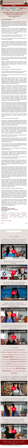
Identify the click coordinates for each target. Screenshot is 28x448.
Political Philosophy (19, 366)
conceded (15, 31)
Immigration (4, 215)
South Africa (13, 371)
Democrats (5, 354)
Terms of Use (13, 443)
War (16, 373)
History (24, 214)
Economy (17, 354)
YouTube (17, 442)
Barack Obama (19, 350)
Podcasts (4, 442)
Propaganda (14, 368)
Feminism (19, 214)
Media (9, 364)
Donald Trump (5, 214)
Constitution (10, 352)
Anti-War (8, 350)
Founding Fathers (17, 357)
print (14, 17)
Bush (24, 350)
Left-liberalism (13, 361)
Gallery (13, 442)
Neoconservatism (9, 366)
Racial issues (21, 368)
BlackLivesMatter (8, 220)
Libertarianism (22, 361)
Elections (13, 214)
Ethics (20, 354)
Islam (2, 361)
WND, (2, 208)
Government (4, 359)
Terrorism (17, 371)
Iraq (25, 359)
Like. (10, 8)
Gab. (19, 8)
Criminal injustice (19, 352)
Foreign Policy (8, 357)
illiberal (18, 58)
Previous (2, 223)
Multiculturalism (14, 215)
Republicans (7, 371)
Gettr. (23, 8)
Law (7, 361)
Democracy (24, 352)
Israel (5, 361)
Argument (13, 350)
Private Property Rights (8, 368)
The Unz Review (15, 209)
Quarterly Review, (7, 208)
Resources (22, 442)
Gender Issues (23, 357)
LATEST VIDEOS (14, 236)
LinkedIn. (5, 8)
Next (26, 223)
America (4, 350)
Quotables (9, 442)
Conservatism (4, 352)
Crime (15, 352)
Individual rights (21, 359)
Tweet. (14, 8)
